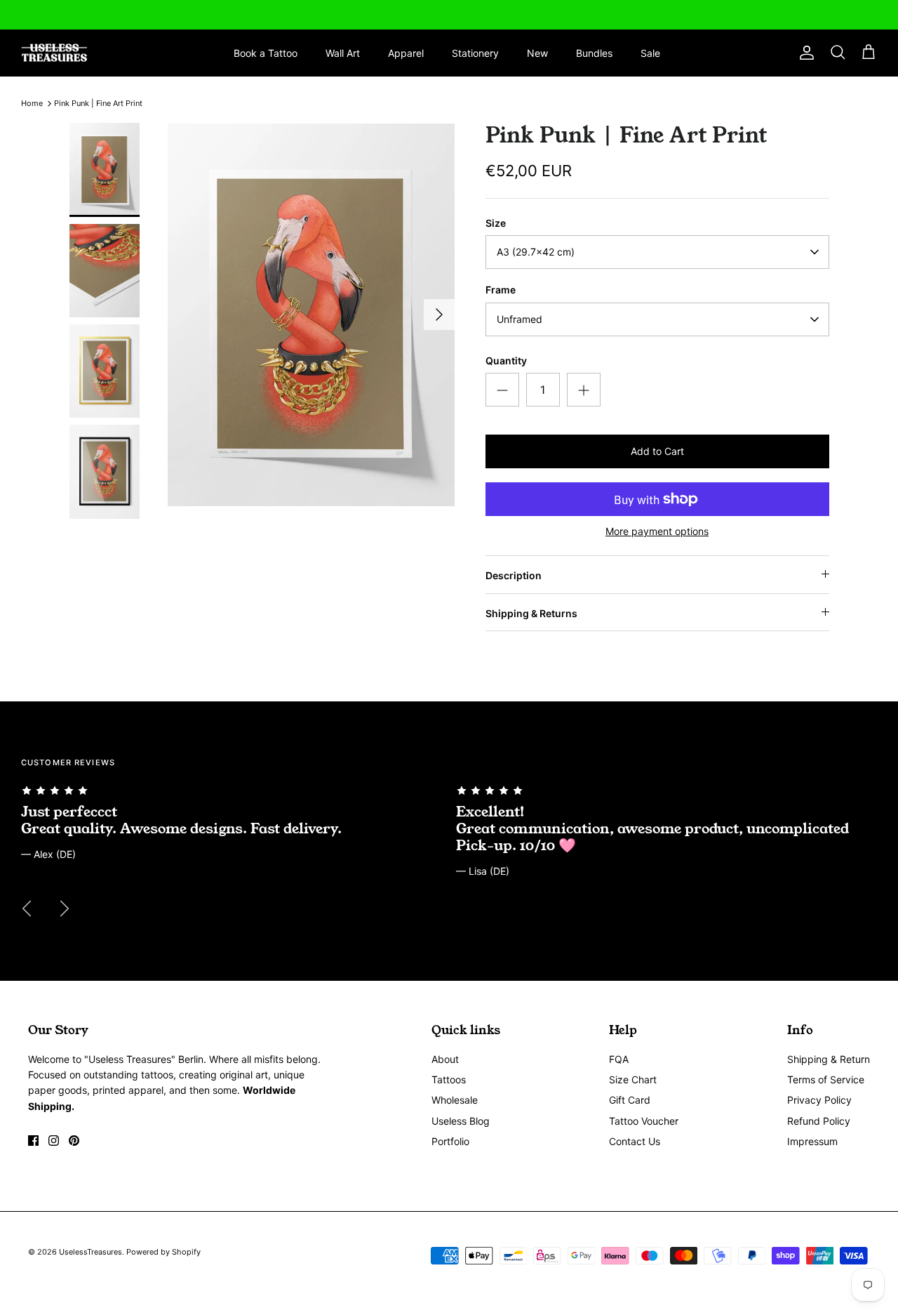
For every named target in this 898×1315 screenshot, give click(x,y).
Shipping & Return (828, 1059)
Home (32, 103)
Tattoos (448, 1079)
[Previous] (26, 908)
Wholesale (454, 1100)
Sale (650, 53)
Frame (500, 290)
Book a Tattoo (265, 53)
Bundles (594, 53)
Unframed (519, 319)
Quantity (506, 360)
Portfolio (450, 1141)
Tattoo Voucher (643, 1121)
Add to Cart (657, 451)
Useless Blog (460, 1121)
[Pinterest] (74, 1140)
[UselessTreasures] (54, 53)
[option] (311, 314)
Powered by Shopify (163, 1252)
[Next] (439, 314)
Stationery (475, 53)
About (445, 1059)
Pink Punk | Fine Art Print (98, 103)
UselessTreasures (90, 1252)
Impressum (812, 1141)
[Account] (804, 52)
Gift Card (629, 1100)
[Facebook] (33, 1140)
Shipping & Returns (531, 613)
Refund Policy (818, 1121)
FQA (619, 1059)
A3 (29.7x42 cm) (536, 252)
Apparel (406, 53)
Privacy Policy (819, 1100)
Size (495, 223)
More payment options (657, 531)
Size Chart (633, 1079)
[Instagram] (53, 1140)
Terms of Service (825, 1079)
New (537, 53)
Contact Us (634, 1141)
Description (513, 575)
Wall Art (343, 53)
